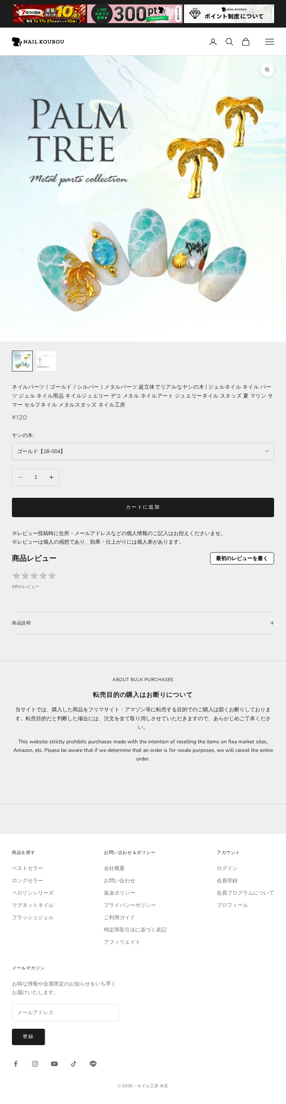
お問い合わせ (119, 880)
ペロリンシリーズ (33, 892)
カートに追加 (143, 507)
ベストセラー (27, 868)
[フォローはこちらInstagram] (35, 1063)
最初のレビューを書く (242, 558)
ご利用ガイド (119, 917)
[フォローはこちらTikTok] (73, 1063)
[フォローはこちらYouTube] (54, 1063)
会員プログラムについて (245, 892)
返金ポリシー (119, 892)
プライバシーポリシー (130, 905)
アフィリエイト (122, 942)
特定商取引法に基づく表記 (135, 929)
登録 (28, 1036)
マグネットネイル (33, 905)
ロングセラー (27, 880)
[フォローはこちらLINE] (93, 1063)
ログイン (227, 868)
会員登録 (227, 880)
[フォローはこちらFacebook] (15, 1063)
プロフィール (232, 905)
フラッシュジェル (33, 917)
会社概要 (114, 868)
